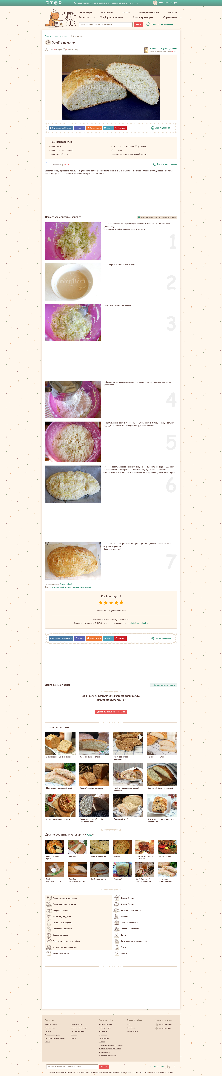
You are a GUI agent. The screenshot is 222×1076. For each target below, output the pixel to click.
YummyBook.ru (60, 18)
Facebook (81, 128)
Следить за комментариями (164, 685)
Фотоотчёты (107, 12)
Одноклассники (95, 128)
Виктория (57, 165)
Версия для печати (163, 128)
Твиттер (109, 128)
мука (51, 587)
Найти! (138, 25)
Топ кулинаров (85, 12)
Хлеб (70, 584)
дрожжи (57, 587)
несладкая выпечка (79, 587)
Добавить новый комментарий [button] (111, 712)
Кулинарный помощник (149, 12)
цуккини (68, 587)
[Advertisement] (111, 194)
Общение (126, 12)
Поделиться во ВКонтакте (62, 128)
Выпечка (63, 584)
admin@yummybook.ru (139, 623)
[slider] (111, 602)
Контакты (172, 12)
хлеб (62, 587)
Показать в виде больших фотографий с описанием (158, 217)
